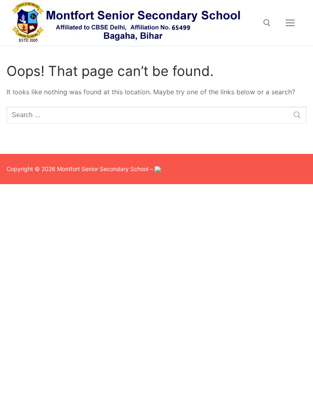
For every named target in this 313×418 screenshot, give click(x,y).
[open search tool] (267, 23)
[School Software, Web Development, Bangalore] (157, 168)
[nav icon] (290, 22)
